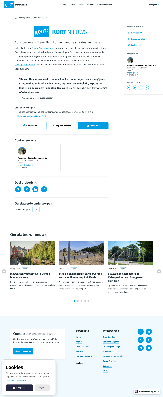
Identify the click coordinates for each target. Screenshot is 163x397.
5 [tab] (88, 301)
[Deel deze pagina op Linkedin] (35, 189)
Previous (4, 271)
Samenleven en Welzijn (113, 356)
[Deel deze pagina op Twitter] (27, 189)
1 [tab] (74, 301)
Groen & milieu (109, 361)
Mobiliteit (107, 351)
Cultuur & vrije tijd (111, 342)
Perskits (90, 5)
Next (159, 271)
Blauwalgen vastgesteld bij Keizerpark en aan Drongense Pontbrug (125, 277)
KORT (35, 209)
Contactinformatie (105, 5)
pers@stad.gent (26, 165)
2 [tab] (78, 301)
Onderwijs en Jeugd (111, 347)
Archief (79, 342)
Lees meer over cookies (16, 380)
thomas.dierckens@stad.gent (31, 116)
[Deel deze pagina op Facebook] (44, 189)
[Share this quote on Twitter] (114, 85)
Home (78, 337)
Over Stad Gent (77, 5)
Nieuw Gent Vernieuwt (43, 48)
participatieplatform (25, 64)
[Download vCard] (56, 148)
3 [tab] (81, 301)
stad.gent (153, 5)
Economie (107, 366)
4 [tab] (85, 301)
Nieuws (63, 5)
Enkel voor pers (23, 209)
